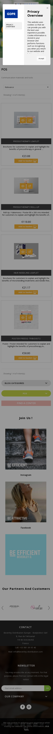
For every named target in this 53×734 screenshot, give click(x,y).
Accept (41, 58)
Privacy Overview (10, 25)
